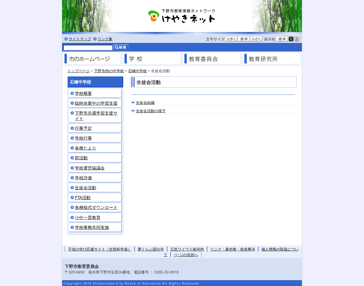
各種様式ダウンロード (96, 207)
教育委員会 (211, 58)
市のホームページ (92, 58)
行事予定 (83, 128)
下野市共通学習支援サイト (96, 116)
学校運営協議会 (90, 168)
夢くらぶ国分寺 (151, 249)
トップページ (78, 70)
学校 (151, 58)
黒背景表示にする (291, 39)
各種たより (85, 148)
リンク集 (105, 38)
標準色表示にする (282, 39)
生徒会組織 (145, 102)
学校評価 (83, 177)
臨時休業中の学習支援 (96, 103)
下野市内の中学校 (109, 70)
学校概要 (83, 93)
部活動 (81, 157)
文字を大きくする (231, 39)
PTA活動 (83, 197)
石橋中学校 (137, 70)
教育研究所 (271, 58)
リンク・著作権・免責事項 (232, 249)
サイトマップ (80, 38)
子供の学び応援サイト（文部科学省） (99, 249)
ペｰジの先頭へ (186, 254)
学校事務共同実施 (92, 227)
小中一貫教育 (87, 217)
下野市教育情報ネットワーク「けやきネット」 (182, 16)
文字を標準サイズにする (244, 39)
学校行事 (83, 138)
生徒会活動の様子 (151, 110)
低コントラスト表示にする (296, 39)
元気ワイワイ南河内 (187, 249)
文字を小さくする (256, 39)
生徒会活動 (85, 187)
